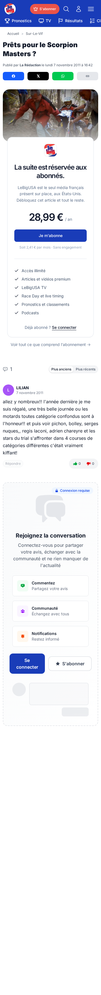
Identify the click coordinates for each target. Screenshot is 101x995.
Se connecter (64, 327)
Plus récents (85, 369)
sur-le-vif (34, 33)
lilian (22, 387)
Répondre (13, 463)
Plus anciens (61, 369)
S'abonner (73, 663)
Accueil (13, 33)
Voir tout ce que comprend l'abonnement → (51, 344)
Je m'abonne (51, 235)
